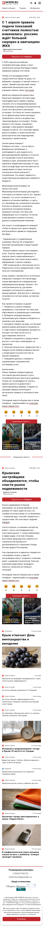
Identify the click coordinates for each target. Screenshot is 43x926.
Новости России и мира (12, 17)
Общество (8, 768)
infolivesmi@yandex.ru (20, 877)
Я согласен (21, 919)
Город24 (6, 522)
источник (29, 90)
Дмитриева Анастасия (12, 49)
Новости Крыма (10, 468)
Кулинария (8, 631)
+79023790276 (20, 873)
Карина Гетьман (10, 492)
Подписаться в (21, 57)
